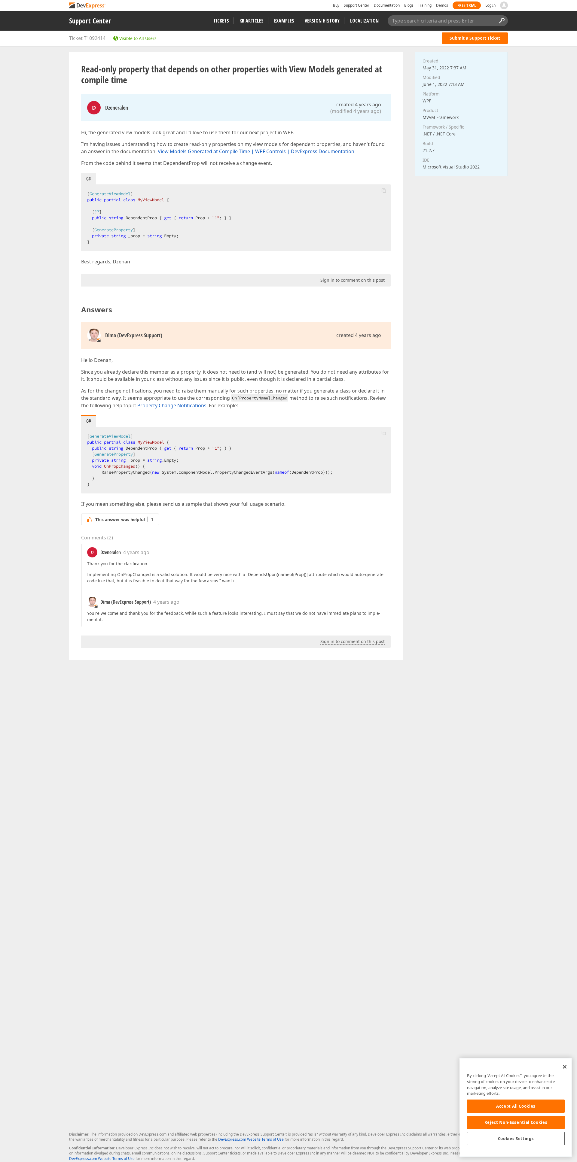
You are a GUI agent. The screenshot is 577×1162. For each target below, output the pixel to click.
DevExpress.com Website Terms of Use (251, 1139)
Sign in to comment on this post (352, 280)
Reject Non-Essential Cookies (515, 1122)
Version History (322, 20)
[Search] (501, 20)
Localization (364, 20)
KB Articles (252, 20)
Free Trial (466, 5)
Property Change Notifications (171, 405)
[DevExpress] (87, 6)
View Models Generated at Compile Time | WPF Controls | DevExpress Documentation (256, 151)
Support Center (356, 5)
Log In (490, 5)
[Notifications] (504, 5)
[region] (515, 1107)
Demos (442, 5)
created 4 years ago (358, 104)
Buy (336, 5)
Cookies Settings (516, 1138)
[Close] (564, 1066)
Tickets (221, 20)
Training (425, 5)
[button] (383, 190)
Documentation (387, 5)
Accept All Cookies (516, 1106)
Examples (284, 20)
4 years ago (136, 552)
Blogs (409, 5)
